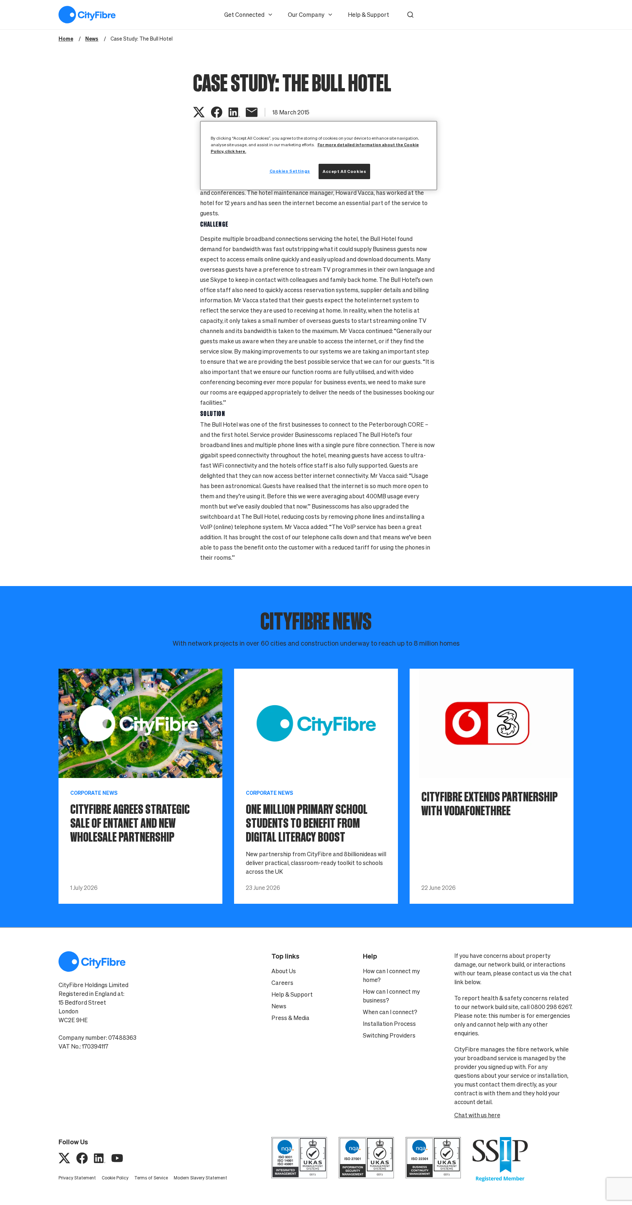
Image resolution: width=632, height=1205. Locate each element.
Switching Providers (389, 1035)
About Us (283, 971)
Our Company (306, 14)
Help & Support (368, 14)
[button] (410, 14)
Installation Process (389, 1023)
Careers (282, 982)
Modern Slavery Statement (200, 1177)
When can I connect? (390, 1012)
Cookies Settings (290, 171)
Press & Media (290, 1018)
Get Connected (244, 14)
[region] (318, 155)
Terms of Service (151, 1177)
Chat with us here (477, 1115)
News (278, 1006)
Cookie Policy (115, 1177)
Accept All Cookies (344, 171)
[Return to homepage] (87, 14)
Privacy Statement (77, 1177)
